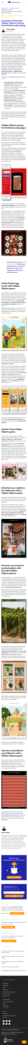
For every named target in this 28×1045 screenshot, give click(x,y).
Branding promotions (6, 15)
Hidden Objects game (15, 77)
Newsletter (5, 1013)
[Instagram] (4, 1021)
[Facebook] (6, 1021)
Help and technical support (9, 1015)
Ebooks (4, 1004)
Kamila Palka (5, 832)
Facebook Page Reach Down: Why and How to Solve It (14, 970)
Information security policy (9, 1034)
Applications (5, 985)
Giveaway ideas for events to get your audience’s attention (12, 962)
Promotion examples (17, 15)
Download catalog (8, 927)
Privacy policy (5, 1032)
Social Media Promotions (7, 17)
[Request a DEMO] (14, 867)
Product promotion (6, 577)
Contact (4, 1011)
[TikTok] (4, 1024)
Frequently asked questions (9, 992)
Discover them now (17, 913)
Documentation (6, 999)
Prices (4, 987)
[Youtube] (9, 1024)
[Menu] (2, 2)
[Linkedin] (6, 1024)
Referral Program (7, 994)
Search (14, 896)
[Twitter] (9, 1021)
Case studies (5, 1006)
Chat (24, 1042)
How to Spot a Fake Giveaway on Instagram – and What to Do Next (12, 951)
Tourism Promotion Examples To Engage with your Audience (12, 957)
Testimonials (5, 989)
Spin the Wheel (12, 66)
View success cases (9, 941)
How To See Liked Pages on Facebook (10, 967)
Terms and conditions (16, 1032)
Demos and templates (8, 1001)
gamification (16, 61)
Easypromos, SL (15, 1029)
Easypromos (5, 983)
